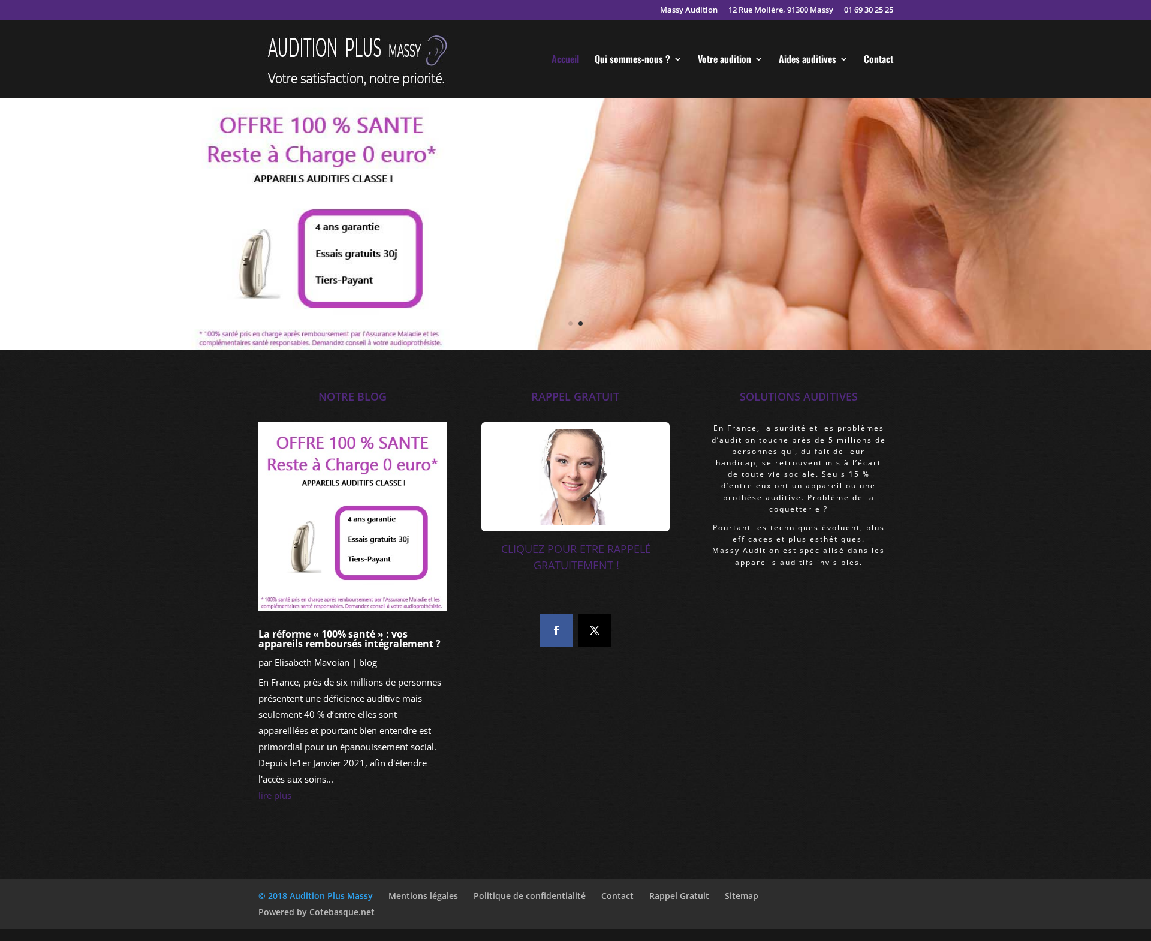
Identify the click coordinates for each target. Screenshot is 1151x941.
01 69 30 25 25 (868, 10)
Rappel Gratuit (679, 895)
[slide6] (575, 346)
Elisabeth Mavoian (312, 662)
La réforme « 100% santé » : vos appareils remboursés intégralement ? (349, 638)
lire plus (274, 795)
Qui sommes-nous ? (632, 60)
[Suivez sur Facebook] (556, 630)
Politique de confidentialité (530, 895)
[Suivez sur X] (594, 630)
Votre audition (724, 60)
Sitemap (741, 895)
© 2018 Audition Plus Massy (315, 895)
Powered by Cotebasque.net (316, 912)
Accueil (565, 60)
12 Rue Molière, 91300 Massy (780, 10)
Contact (878, 60)
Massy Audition (689, 10)
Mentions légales (423, 895)
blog (368, 662)
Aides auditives (807, 60)
